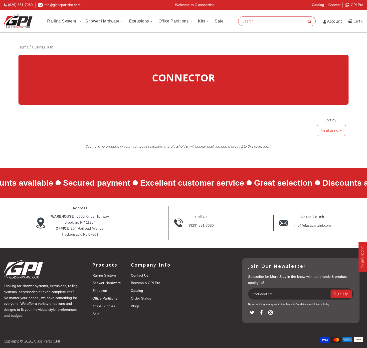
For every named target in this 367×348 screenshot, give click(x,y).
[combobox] (272, 21)
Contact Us (139, 275)
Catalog (318, 5)
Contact (334, 5)
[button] (355, 21)
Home (23, 47)
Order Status (141, 298)
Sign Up (341, 294)
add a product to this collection (244, 146)
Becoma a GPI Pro (145, 283)
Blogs (135, 306)
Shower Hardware (106, 283)
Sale (95, 314)
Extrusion (99, 291)
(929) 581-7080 (201, 225)
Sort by (330, 120)
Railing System (104, 275)
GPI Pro (357, 5)
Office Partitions (104, 298)
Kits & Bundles (103, 306)
